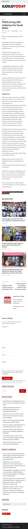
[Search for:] (14, 391)
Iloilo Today (15, 31)
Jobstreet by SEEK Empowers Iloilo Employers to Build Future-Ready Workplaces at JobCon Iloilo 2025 (12, 271)
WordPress (10, 527)
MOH (18, 192)
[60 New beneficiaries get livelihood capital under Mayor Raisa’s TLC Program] (14, 234)
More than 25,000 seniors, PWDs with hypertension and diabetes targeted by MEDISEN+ (13, 431)
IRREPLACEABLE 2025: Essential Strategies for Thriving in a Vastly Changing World (14, 474)
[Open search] (24, 14)
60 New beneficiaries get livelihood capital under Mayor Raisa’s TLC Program (12, 245)
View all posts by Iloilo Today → (18, 307)
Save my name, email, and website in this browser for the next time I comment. (13, 372)
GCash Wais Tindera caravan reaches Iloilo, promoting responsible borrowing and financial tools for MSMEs (13, 437)
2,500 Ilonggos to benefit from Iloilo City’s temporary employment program (13, 219)
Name (4, 347)
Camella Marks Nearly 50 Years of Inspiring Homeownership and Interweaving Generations (12, 409)
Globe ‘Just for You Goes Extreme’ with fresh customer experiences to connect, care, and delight (13, 415)
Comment (5, 326)
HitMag (17, 527)
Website (4, 362)
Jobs (3, 19)
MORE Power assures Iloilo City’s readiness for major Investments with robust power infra (13, 463)
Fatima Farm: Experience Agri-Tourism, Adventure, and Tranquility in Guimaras (13, 492)
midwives (13, 192)
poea (21, 192)
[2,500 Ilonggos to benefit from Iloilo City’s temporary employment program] (14, 209)
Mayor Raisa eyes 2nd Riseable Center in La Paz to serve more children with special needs (14, 403)
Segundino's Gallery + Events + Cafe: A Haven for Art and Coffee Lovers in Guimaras (13, 488)
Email (4, 354)
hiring (8, 192)
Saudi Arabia (5, 193)
